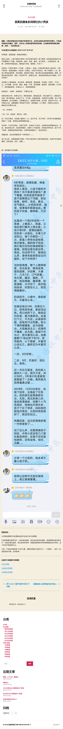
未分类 (5, 624)
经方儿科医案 (9, 631)
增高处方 (6, 682)
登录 (24, 604)
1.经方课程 (5, 564)
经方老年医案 (9, 640)
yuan (21, 26)
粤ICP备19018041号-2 (23, 724)
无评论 (43, 26)
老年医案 (7, 656)
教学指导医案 (9, 629)
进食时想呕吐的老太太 (10, 699)
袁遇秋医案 (31, 4)
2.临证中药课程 (7, 568)
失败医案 (7, 649)
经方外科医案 (9, 636)
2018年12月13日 (32, 26)
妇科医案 (7, 652)
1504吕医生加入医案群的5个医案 (13, 688)
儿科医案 (7, 645)
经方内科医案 (9, 633)
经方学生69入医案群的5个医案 (12, 693)
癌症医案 (7, 654)
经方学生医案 (31, 17)
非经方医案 (6, 643)
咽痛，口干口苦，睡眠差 (10, 677)
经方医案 (6, 627)
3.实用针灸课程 (7, 572)
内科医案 (7, 647)
